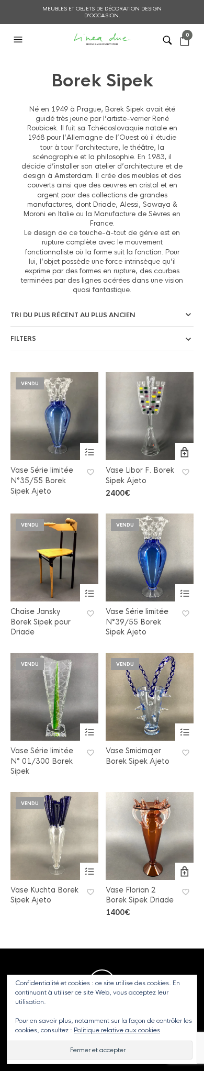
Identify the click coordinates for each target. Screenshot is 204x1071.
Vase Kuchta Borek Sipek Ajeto (44, 895)
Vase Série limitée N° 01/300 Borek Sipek (41, 761)
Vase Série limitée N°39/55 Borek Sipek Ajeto (137, 622)
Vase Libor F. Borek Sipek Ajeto (140, 475)
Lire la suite (89, 452)
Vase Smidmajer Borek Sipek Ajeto (137, 756)
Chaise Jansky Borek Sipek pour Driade (40, 622)
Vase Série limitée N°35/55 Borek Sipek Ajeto (41, 480)
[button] (19, 39)
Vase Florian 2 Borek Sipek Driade (140, 895)
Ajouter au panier (184, 452)
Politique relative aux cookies (117, 1030)
